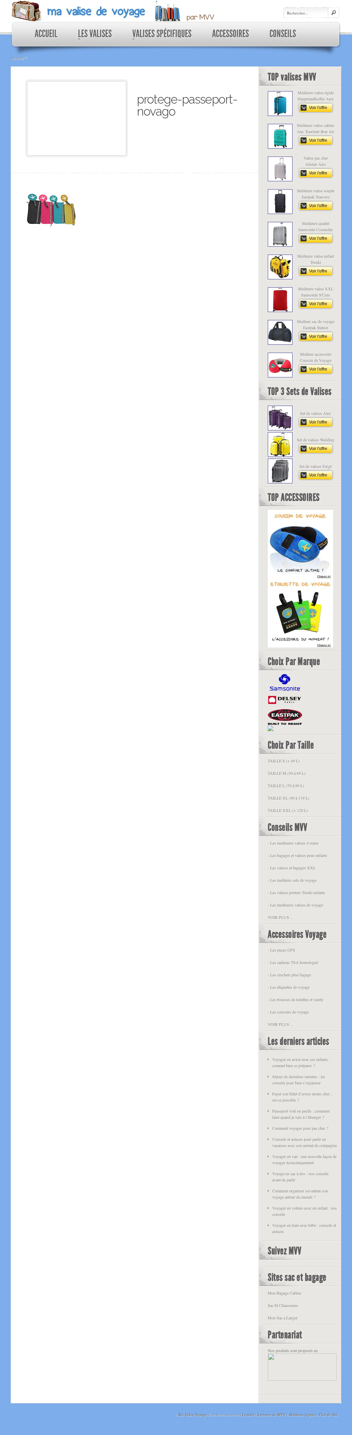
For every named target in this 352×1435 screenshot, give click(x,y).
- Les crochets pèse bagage (289, 974)
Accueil (18, 58)
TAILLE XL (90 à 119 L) (288, 798)
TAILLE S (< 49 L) (284, 760)
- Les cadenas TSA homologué (293, 962)
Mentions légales (302, 1414)
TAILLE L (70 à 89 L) (286, 785)
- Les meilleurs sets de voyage (292, 880)
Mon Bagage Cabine (284, 1293)
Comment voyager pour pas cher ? (300, 1128)
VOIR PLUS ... (280, 917)
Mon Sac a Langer (283, 1317)
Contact (248, 1414)
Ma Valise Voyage (192, 1414)
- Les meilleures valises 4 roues (293, 843)
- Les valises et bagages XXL (292, 867)
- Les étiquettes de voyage (289, 987)
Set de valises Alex (315, 413)
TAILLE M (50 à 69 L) (287, 773)
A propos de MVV (271, 1414)
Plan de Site (328, 1414)
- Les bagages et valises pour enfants (297, 855)
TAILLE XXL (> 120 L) (288, 810)
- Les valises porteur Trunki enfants (296, 892)
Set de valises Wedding (315, 439)
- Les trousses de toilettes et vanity (295, 999)
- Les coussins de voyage (288, 1012)
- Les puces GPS (281, 950)
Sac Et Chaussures (283, 1305)
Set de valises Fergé (315, 466)
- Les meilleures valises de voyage (295, 905)
